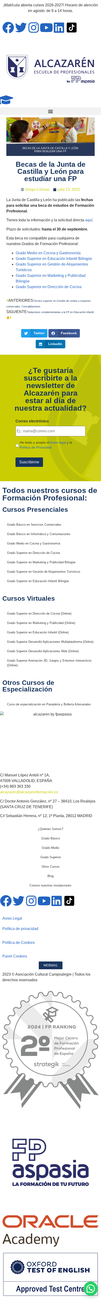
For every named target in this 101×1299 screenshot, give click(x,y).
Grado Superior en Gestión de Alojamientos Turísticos (43, 571)
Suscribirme (29, 462)
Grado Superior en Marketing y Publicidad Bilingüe (41, 562)
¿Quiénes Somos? (50, 829)
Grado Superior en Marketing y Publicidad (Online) (41, 623)
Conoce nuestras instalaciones (50, 885)
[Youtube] (46, 27)
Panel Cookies (14, 956)
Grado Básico (50, 838)
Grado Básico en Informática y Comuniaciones (38, 534)
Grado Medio (50, 848)
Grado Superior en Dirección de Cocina (49, 287)
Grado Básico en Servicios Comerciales (34, 524)
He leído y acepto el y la (46, 445)
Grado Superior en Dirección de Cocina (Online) (39, 613)
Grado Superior (50, 857)
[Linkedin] (59, 27)
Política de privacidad (20, 929)
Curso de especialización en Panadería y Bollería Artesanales (49, 704)
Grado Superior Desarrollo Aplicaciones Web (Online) (43, 651)
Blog (50, 876)
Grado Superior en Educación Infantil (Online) (38, 632)
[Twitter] (21, 27)
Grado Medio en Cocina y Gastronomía (48, 253)
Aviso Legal (12, 918)
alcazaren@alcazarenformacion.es (29, 792)
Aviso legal (58, 442)
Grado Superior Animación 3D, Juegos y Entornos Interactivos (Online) (49, 663)
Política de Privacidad (36, 447)
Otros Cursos (51, 866)
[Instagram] (33, 27)
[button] (50, 111)
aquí (88, 220)
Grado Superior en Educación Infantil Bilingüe (54, 259)
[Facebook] (8, 27)
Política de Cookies (18, 943)
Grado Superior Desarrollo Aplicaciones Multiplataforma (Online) (50, 642)
